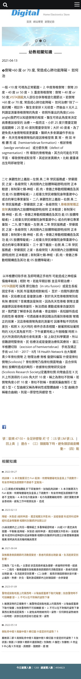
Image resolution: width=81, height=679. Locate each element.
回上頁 (10, 444)
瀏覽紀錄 (49, 21)
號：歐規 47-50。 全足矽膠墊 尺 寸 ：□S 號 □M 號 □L (38, 438)
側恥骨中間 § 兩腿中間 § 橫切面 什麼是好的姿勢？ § (30, 631)
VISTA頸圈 (16, 97)
